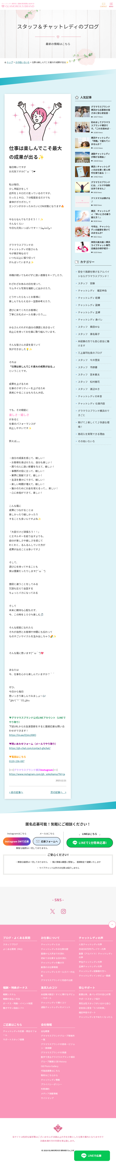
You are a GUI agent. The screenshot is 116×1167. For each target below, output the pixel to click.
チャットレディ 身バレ (90, 319)
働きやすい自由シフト (13, 1007)
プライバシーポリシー (51, 1084)
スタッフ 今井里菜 (89, 360)
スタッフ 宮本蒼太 (89, 374)
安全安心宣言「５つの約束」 (92, 1007)
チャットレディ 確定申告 (92, 290)
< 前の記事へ (16, 792)
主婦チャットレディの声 (90, 966)
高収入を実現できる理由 (91, 434)
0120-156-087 (16, 761)
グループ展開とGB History (53, 1061)
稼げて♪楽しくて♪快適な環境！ (93, 424)
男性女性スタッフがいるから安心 (95, 1003)
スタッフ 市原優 (87, 367)
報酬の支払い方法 (11, 998)
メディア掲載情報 (49, 1093)
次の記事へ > (58, 792)
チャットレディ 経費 (89, 298)
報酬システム (9, 994)
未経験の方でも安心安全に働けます (93, 343)
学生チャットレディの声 (90, 961)
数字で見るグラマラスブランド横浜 (58, 1056)
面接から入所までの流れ (52, 953)
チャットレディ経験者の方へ (92, 971)
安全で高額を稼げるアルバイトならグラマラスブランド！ (93, 274)
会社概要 (45, 1031)
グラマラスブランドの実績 (53, 1052)
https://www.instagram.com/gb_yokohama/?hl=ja (37, 774)
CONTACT (103, 6)
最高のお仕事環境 (49, 967)
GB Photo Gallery (49, 1066)
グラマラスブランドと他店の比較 (57, 980)
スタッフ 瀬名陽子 (89, 334)
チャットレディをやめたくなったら (96, 1016)
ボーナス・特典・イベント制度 (18, 1003)
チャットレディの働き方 (52, 962)
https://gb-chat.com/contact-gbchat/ (29, 748)
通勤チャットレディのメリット (55, 1007)
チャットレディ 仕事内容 (91, 403)
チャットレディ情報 (50, 1079)
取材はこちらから (49, 1075)
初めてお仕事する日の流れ (53, 958)
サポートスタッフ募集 (13, 1039)
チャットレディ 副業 (89, 305)
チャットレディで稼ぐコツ (53, 1002)
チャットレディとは (50, 944)
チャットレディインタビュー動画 (94, 975)
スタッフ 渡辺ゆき (89, 389)
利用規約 (45, 1088)
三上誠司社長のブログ (90, 352)
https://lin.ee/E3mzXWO (22, 735)
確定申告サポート (87, 1012)
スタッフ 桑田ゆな (89, 327)
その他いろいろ (86, 441)
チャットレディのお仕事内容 (54, 949)
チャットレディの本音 (90, 396)
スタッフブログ (10, 944)
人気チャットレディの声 (90, 944)
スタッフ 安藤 (86, 283)
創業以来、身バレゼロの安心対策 (95, 994)
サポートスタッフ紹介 (89, 998)
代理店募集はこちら (50, 1070)
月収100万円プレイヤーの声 (92, 949)
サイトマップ (47, 1098)
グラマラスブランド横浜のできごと (93, 413)
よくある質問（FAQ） (13, 949)
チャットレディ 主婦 (89, 312)
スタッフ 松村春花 (89, 381)
